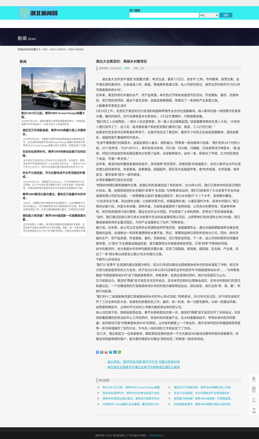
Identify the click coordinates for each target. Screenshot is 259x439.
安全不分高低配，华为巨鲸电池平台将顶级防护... (203, 393)
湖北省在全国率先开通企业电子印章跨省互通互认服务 (143, 367)
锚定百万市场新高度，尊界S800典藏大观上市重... (203, 387)
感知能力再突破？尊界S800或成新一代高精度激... (203, 398)
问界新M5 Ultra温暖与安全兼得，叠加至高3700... (132, 404)
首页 (38, 49)
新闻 (45, 49)
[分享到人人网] (115, 352)
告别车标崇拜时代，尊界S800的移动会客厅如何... (132, 393)
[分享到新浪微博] (106, 352)
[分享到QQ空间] (102, 352)
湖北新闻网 (38, 13)
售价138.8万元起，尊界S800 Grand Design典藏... (132, 387)
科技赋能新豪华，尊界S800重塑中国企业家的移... (203, 404)
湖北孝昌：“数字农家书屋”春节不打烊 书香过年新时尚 (143, 361)
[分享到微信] (119, 352)
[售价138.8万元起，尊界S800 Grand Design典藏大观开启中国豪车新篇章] (53, 109)
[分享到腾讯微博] (110, 352)
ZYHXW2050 (156, 435)
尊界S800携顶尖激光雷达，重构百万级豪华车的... (132, 398)
